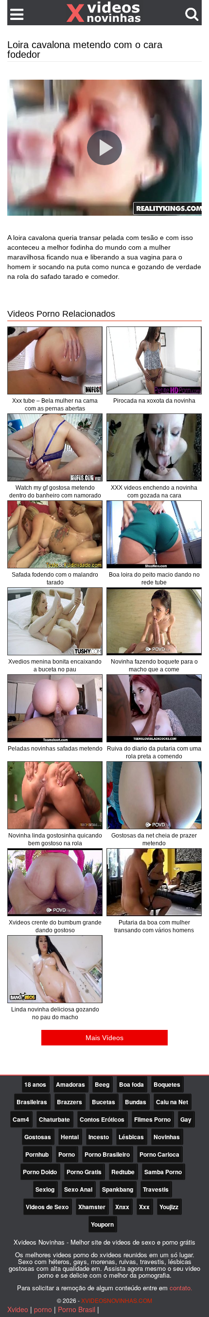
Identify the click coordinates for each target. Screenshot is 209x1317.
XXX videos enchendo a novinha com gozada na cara (154, 491)
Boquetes (167, 1084)
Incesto (98, 1136)
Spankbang (117, 1189)
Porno (66, 1154)
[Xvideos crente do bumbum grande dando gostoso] (55, 882)
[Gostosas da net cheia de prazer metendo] (154, 795)
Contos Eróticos (102, 1119)
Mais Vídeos (104, 1038)
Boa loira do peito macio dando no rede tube (154, 578)
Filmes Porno (152, 1119)
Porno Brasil (76, 1309)
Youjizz (168, 1206)
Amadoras (70, 1084)
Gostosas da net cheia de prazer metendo (154, 839)
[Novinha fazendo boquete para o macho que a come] (154, 621)
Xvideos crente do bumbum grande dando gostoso (55, 926)
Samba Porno (163, 1171)
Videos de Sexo (47, 1206)
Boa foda (131, 1084)
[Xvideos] (104, 12)
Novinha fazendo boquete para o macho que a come (154, 665)
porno (43, 1309)
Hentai (70, 1136)
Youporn (102, 1224)
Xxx (144, 1206)
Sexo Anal (78, 1189)
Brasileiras (32, 1101)
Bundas (135, 1101)
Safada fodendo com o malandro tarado (55, 578)
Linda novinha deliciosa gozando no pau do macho (55, 1013)
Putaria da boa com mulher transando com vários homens (154, 926)
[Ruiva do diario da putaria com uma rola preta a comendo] (154, 708)
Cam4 (21, 1119)
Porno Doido (40, 1171)
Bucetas (103, 1101)
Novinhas (167, 1136)
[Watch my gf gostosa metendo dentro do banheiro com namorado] (55, 447)
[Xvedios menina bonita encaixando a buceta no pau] (55, 621)
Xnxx (122, 1206)
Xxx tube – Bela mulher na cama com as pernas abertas (55, 404)
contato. (181, 1287)
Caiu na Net (172, 1101)
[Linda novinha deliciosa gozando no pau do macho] (55, 969)
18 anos (35, 1084)
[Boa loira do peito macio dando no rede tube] (154, 534)
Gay (186, 1119)
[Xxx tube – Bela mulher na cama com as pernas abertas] (55, 360)
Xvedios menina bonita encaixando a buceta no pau (55, 665)
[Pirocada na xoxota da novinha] (154, 360)
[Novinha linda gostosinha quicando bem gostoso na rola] (55, 795)
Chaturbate (54, 1119)
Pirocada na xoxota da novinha (154, 400)
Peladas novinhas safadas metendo (55, 748)
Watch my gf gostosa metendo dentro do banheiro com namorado (55, 491)
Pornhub (37, 1154)
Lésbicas (131, 1136)
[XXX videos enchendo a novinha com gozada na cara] (154, 447)
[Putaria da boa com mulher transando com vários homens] (154, 882)
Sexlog (44, 1189)
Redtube (123, 1171)
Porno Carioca (159, 1154)
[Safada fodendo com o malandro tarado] (55, 534)
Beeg (102, 1084)
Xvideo (17, 1309)
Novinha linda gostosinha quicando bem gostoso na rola (55, 839)
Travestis (156, 1189)
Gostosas (37, 1136)
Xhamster (91, 1206)
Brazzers (69, 1101)
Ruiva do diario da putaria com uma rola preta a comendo (154, 752)
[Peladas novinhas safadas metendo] (55, 708)
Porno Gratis (84, 1171)
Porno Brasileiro (107, 1154)
